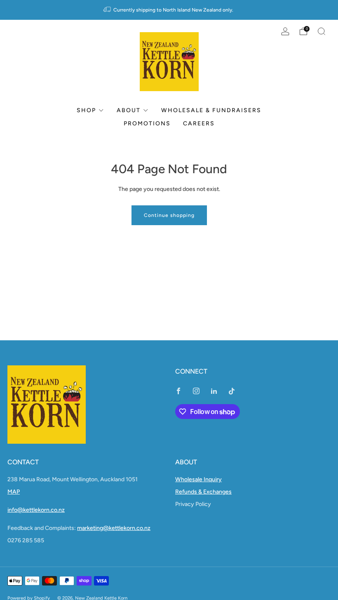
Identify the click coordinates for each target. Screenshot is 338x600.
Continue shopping (169, 215)
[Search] (321, 31)
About (129, 110)
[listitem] (169, 10)
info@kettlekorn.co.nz (36, 509)
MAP (13, 491)
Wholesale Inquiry (198, 479)
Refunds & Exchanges (203, 491)
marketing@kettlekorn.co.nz (113, 528)
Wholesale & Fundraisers (211, 110)
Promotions (147, 123)
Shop (86, 110)
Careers (199, 123)
